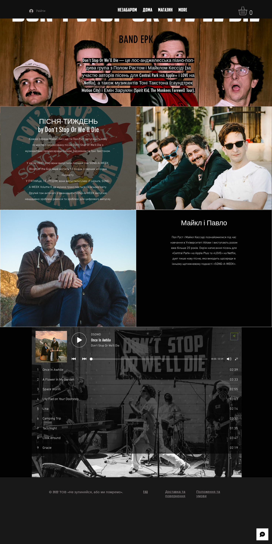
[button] (248, 10)
